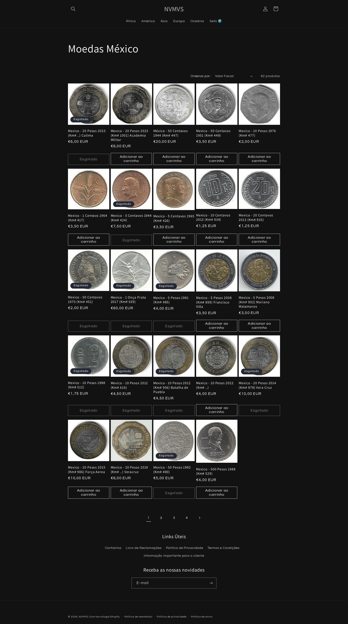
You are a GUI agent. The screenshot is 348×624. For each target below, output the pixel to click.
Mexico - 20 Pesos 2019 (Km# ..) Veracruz (129, 469)
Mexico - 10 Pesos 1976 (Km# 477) (257, 133)
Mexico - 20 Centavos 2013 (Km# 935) (256, 217)
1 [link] (148, 518)
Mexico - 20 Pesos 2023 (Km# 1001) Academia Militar (129, 135)
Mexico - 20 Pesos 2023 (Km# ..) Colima (87, 133)
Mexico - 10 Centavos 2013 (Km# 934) (213, 217)
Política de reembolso (138, 616)
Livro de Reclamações (144, 548)
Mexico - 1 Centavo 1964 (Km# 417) (87, 217)
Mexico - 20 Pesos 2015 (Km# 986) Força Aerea (86, 469)
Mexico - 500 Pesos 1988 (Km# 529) (216, 471)
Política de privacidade (172, 616)
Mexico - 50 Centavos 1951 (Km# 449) (213, 133)
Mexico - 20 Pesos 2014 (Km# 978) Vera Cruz (257, 385)
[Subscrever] (211, 583)
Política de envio (201, 616)
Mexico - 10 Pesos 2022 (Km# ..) (215, 385)
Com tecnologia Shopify (104, 616)
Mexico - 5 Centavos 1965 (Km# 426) (173, 218)
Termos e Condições (224, 548)
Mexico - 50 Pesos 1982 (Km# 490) (172, 469)
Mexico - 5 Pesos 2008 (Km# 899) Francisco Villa (214, 302)
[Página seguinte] (199, 518)
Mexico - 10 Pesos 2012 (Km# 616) (129, 385)
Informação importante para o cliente (174, 555)
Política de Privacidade (184, 548)
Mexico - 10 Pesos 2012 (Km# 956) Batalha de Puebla (172, 387)
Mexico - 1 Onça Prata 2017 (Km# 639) (128, 299)
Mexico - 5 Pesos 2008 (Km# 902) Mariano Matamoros (256, 302)
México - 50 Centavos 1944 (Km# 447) (170, 133)
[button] (73, 9)
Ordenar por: (200, 76)
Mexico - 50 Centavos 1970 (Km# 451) (85, 299)
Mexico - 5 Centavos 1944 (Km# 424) (131, 217)
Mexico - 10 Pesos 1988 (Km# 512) (86, 385)
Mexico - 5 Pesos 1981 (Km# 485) (171, 299)
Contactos (113, 548)
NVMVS (83, 616)
